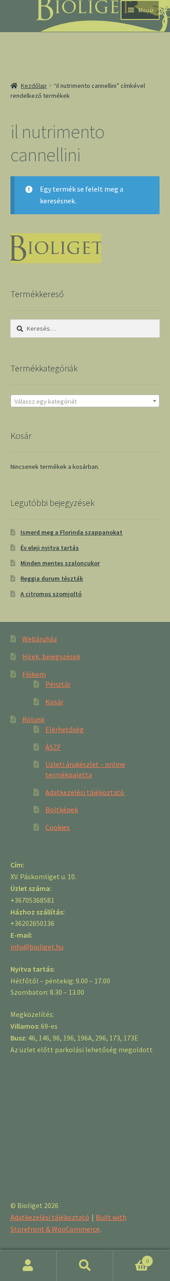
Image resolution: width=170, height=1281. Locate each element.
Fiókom (34, 674)
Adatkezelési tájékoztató (84, 792)
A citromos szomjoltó (51, 594)
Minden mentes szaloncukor (60, 563)
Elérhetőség (64, 729)
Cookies (57, 827)
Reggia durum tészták (51, 578)
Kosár (54, 701)
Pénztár (58, 684)
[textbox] (85, 401)
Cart (131, 1257)
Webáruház (39, 638)
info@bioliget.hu (36, 946)
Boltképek (61, 809)
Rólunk (33, 719)
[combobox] (85, 401)
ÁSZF (53, 746)
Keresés (85, 1265)
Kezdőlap (34, 86)
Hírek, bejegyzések (51, 656)
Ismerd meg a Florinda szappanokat (71, 532)
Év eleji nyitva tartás (49, 548)
